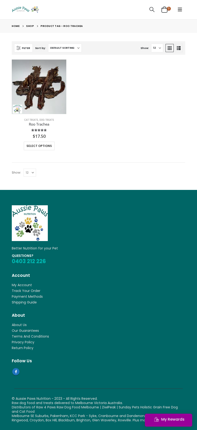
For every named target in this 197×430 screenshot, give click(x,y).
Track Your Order (26, 290)
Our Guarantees (25, 330)
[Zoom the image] (30, 207)
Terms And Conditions (30, 336)
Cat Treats (31, 120)
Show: (145, 48)
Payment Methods (27, 296)
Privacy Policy (23, 342)
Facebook (15, 371)
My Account (22, 285)
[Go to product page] (39, 87)
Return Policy (22, 347)
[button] (152, 9)
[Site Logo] (25, 9)
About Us (19, 324)
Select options (39, 146)
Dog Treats (46, 120)
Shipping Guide (24, 302)
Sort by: (40, 48)
